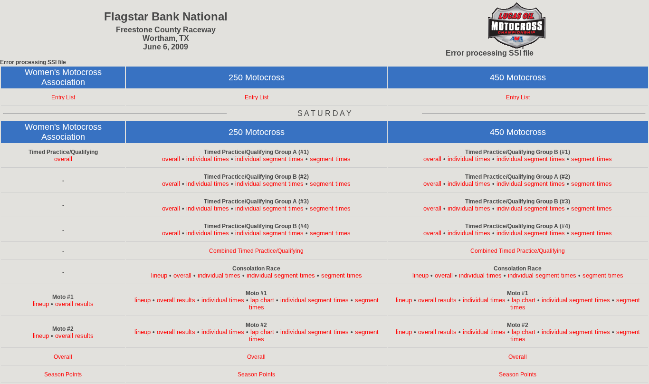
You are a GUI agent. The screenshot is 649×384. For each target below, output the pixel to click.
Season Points (63, 374)
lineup (159, 275)
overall (63, 159)
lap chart (262, 300)
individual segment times (269, 159)
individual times (207, 159)
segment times (330, 159)
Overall (63, 357)
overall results (74, 303)
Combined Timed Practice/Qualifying (256, 251)
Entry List (63, 97)
